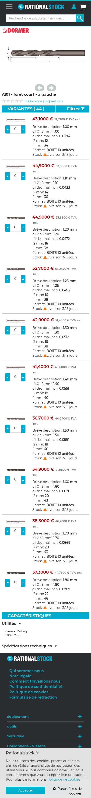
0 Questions (54, 101)
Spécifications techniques (28, 646)
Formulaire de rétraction (33, 697)
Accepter (25, 790)
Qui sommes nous (26, 671)
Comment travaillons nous (34, 681)
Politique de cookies (63, 779)
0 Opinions (33, 101)
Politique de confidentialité (36, 686)
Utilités (10, 624)
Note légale (20, 676)
